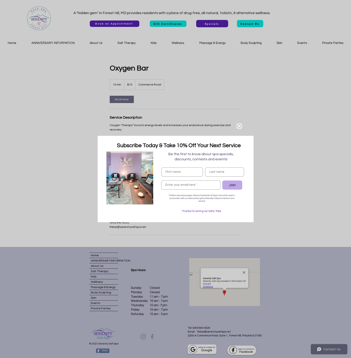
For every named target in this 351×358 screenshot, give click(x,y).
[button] (239, 126)
